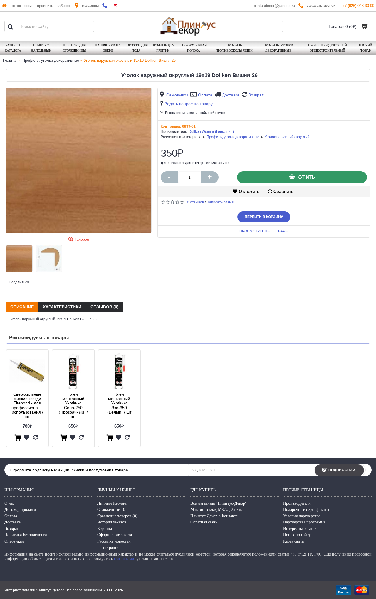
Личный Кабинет (112, 503)
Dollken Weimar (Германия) (211, 132)
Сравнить (283, 191)
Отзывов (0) (104, 306)
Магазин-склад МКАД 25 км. (216, 509)
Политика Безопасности (25, 534)
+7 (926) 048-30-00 (358, 6)
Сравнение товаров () (117, 515)
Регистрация (108, 547)
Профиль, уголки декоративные (233, 137)
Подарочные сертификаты (306, 509)
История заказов (111, 522)
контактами (124, 558)
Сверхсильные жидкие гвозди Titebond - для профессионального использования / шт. (28, 405)
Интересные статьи (300, 528)
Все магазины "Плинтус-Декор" (218, 503)
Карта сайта (293, 541)
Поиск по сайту (297, 534)
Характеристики (62, 306)
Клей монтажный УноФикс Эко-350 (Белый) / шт (119, 403)
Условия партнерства (301, 515)
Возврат (255, 95)
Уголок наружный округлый (287, 137)
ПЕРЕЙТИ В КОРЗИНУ (264, 217)
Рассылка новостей (114, 541)
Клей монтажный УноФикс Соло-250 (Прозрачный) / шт (73, 405)
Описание (22, 306)
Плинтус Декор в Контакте (214, 515)
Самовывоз (177, 95)
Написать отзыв (220, 202)
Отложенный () (112, 509)
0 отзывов (195, 202)
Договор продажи (20, 509)
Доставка (230, 95)
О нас (9, 503)
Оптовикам (14, 541)
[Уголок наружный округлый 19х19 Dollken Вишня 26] (79, 160)
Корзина (104, 528)
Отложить (249, 191)
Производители (297, 503)
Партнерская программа (304, 522)
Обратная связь (203, 522)
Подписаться (342, 470)
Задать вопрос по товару (189, 103)
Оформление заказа (114, 534)
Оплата (205, 95)
